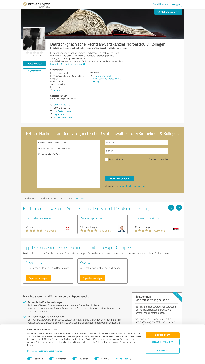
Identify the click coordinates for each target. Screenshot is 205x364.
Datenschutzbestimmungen (51, 351)
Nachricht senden (119, 178)
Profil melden (79, 198)
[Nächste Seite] (179, 208)
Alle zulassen (163, 335)
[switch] (51, 358)
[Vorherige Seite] (171, 208)
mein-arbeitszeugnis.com (40, 218)
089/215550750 (62, 104)
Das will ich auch (160, 4)
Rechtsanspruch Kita (92, 218)
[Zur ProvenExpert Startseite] (36, 5)
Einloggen (176, 4)
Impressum (32, 351)
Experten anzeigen (38, 278)
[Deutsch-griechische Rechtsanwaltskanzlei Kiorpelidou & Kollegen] (34, 39)
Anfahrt (57, 90)
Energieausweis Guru (146, 218)
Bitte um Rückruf (116, 159)
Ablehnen (162, 350)
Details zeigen (122, 358)
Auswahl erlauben (162, 342)
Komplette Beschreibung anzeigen (66, 64)
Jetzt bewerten (34, 63)
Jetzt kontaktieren (169, 12)
